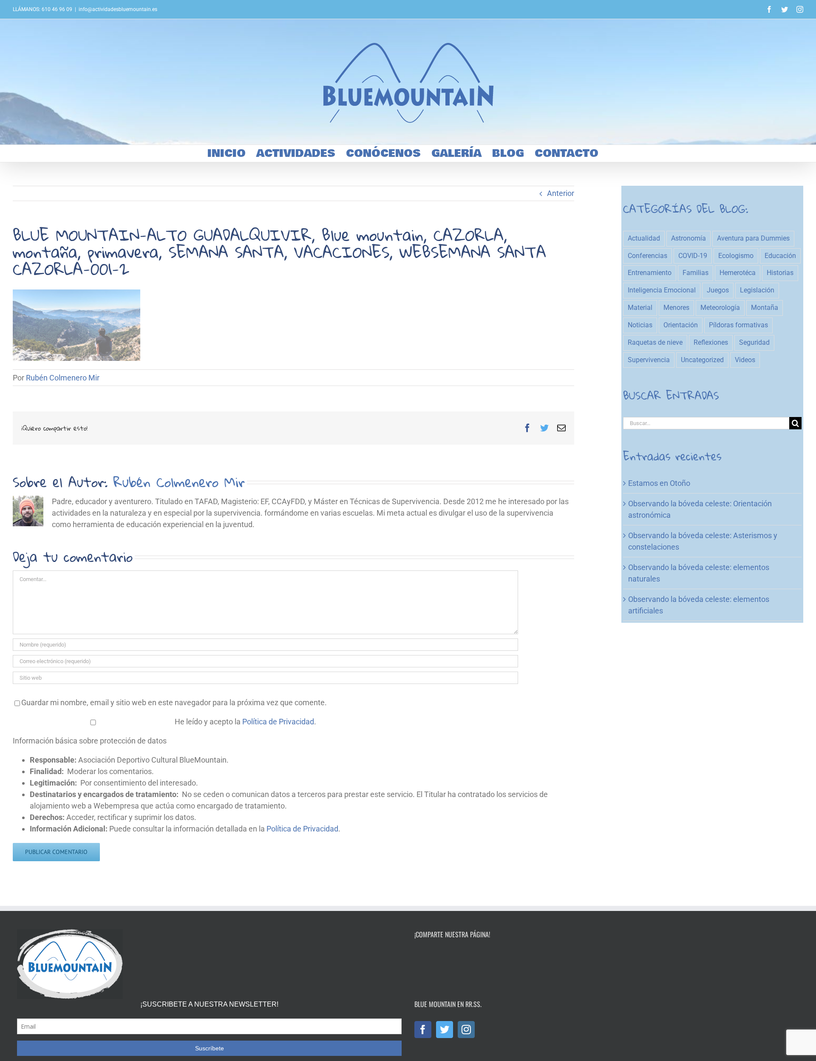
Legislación (757, 290)
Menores (676, 308)
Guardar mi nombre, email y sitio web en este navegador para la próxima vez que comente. (174, 702)
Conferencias (647, 256)
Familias (695, 273)
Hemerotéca (738, 273)
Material (640, 308)
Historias (780, 273)
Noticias (640, 325)
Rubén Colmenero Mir (62, 377)
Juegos (718, 290)
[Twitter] (444, 1029)
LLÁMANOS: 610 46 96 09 (42, 9)
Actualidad (644, 238)
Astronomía (688, 238)
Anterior (560, 193)
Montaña (764, 308)
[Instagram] (466, 1029)
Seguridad (754, 342)
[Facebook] (422, 1029)
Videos (745, 360)
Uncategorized (702, 360)
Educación (780, 256)
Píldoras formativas (738, 325)
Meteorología (720, 308)
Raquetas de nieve (655, 342)
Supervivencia (649, 360)
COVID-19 (692, 256)
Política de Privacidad (278, 721)
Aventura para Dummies (753, 238)
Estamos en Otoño (659, 483)
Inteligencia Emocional (662, 290)
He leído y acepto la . (244, 721)
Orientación (680, 325)
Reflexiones (711, 342)
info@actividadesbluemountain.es (118, 9)
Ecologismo (736, 256)
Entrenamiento (650, 273)
